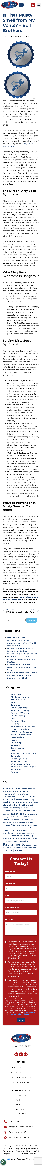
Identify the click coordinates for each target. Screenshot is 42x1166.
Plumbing (16, 743)
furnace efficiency (26, 822)
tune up (11, 848)
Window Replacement (23, 767)
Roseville (24, 841)
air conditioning (23, 797)
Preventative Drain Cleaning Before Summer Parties (21, 659)
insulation (17, 836)
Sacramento (17, 748)
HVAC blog (15, 830)
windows (6, 851)
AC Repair (22, 791)
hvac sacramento (24, 833)
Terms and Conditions (20, 1014)
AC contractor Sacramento (19, 788)
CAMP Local (17, 811)
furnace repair (9, 828)
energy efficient (10, 817)
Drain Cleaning (19, 708)
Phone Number (12, 907)
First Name (10, 871)
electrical (32, 814)
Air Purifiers (18, 700)
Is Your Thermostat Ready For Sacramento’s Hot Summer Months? (22, 675)
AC (4, 788)
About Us (16, 694)
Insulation (16, 740)
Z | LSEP (16, 850)
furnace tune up (23, 828)
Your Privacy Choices (22, 1159)
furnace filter (9, 825)
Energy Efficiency (21, 713)
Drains (19, 1100)
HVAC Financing (20, 729)
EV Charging (18, 716)
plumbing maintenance (14, 838)
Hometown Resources (23, 727)
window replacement (26, 848)
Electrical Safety (20, 710)
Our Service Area (20, 1082)
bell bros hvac (20, 802)
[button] (39, 5)
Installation (17, 737)
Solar (13, 751)
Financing (16, 1072)
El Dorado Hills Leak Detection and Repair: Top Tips (22, 667)
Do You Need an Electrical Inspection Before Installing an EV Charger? (22, 651)
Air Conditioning (20, 697)
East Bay (19, 814)
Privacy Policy (29, 1012)
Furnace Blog (18, 721)
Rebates (15, 745)
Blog (13, 702)
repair (16, 841)
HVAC (6, 830)
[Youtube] (26, 1054)
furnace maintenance (26, 825)
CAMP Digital (29, 1154)
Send (21, 1020)
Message (9, 919)
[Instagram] (21, 1054)
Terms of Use (23, 1151)
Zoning (15, 772)
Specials (15, 756)
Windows (16, 769)
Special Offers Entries (23, 753)
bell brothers (21, 805)
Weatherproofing (20, 764)
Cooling (20, 1109)
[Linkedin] (16, 1054)
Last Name (10, 883)
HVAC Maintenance (21, 732)
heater (33, 828)
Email (8, 895)
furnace (15, 718)
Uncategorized (19, 759)
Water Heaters (19, 761)
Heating (15, 724)
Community (17, 705)
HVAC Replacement (22, 735)
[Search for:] (15, 620)
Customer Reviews (21, 1077)
